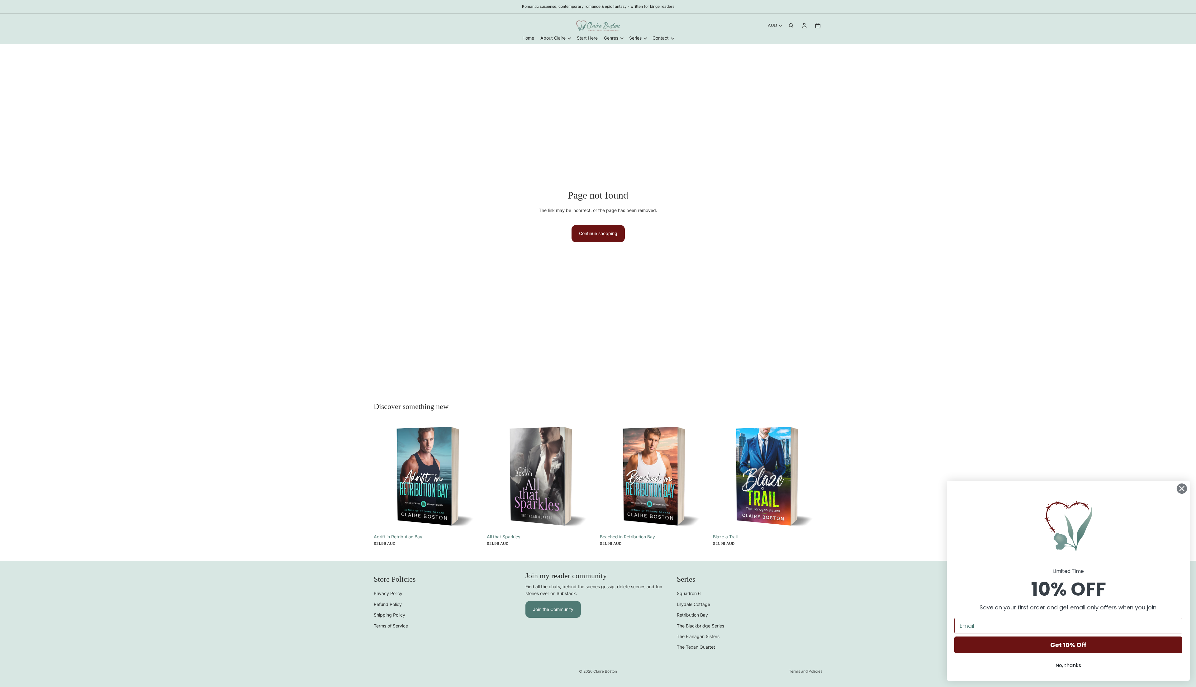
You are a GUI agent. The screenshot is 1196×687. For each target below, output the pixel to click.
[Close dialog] (1181, 488)
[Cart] (818, 25)
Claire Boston (605, 671)
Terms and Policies (805, 671)
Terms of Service (391, 625)
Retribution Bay (692, 615)
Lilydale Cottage (693, 604)
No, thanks (1068, 665)
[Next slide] (473, 476)
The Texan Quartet (696, 647)
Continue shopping (598, 233)
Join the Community (553, 609)
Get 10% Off (1068, 645)
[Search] (791, 25)
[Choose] (473, 521)
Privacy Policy (388, 593)
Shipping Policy (389, 615)
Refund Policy (388, 604)
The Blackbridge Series (700, 625)
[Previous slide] (383, 476)
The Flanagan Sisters (698, 636)
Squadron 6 (689, 593)
